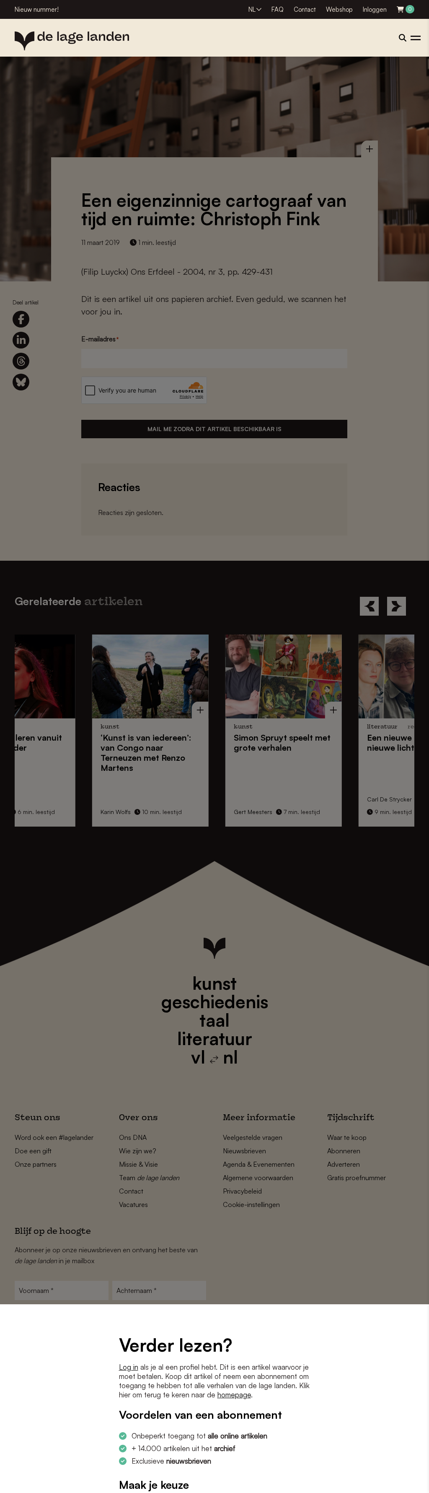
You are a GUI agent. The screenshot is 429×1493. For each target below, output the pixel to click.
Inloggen (375, 9)
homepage (234, 1394)
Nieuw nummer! (37, 9)
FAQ (277, 9)
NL (252, 9)
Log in (128, 1367)
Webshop (339, 9)
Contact (305, 9)
